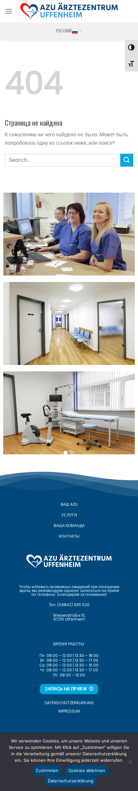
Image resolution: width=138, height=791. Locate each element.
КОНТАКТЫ (69, 536)
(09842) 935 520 (73, 604)
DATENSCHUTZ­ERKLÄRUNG (69, 702)
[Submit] (126, 160)
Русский (64, 31)
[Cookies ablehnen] (130, 764)
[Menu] (9, 11)
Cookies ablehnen (87, 770)
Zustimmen (47, 770)
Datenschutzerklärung (71, 780)
